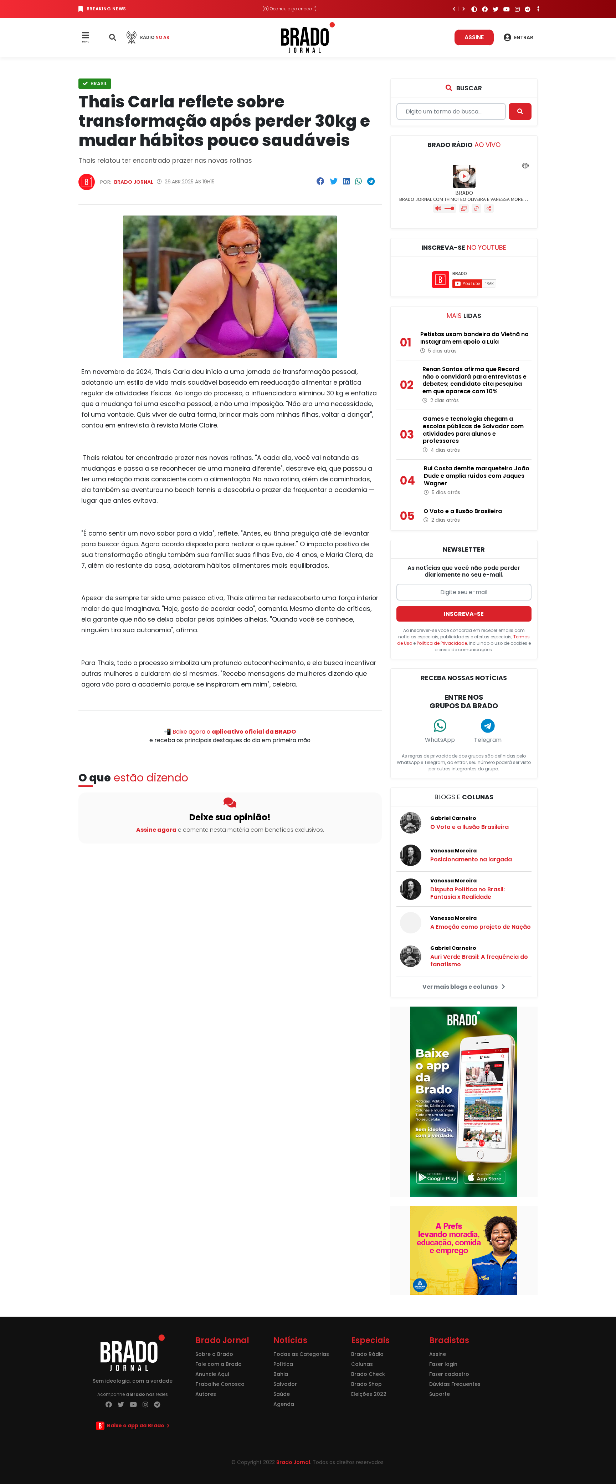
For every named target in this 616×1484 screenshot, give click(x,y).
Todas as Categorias (301, 1354)
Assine (474, 37)
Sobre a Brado (214, 1354)
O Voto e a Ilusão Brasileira (469, 827)
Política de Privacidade (442, 643)
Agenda (283, 1404)
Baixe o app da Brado (135, 1425)
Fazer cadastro (449, 1374)
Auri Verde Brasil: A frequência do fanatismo (479, 960)
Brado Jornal (133, 182)
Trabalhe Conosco (220, 1384)
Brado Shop (366, 1384)
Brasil (98, 83)
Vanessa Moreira (453, 850)
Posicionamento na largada (471, 859)
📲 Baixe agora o (230, 732)
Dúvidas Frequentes (455, 1384)
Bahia (280, 1374)
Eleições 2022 (368, 1394)
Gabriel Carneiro (453, 818)
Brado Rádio (367, 1354)
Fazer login (443, 1364)
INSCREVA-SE (464, 614)
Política (283, 1364)
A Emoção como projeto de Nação (480, 927)
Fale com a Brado (218, 1364)
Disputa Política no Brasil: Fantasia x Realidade (467, 893)
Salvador (285, 1384)
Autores (205, 1394)
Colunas (362, 1364)
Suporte (439, 1394)
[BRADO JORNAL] (308, 37)
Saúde (281, 1394)
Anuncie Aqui (212, 1374)
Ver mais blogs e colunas (460, 987)
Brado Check (368, 1374)
